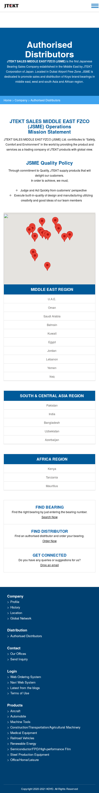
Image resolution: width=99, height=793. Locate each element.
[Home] (11, 6)
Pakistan (52, 405)
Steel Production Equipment (29, 754)
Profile (14, 601)
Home (8, 100)
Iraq (52, 376)
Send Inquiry (19, 659)
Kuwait (52, 333)
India (52, 414)
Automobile (18, 716)
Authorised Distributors (45, 100)
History (15, 607)
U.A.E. (52, 299)
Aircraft (15, 711)
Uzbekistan (52, 431)
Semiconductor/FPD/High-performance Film (40, 749)
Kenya (52, 469)
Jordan (51, 350)
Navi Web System (23, 682)
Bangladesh (52, 422)
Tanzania (52, 477)
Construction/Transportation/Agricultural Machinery (45, 727)
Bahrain (52, 325)
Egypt (52, 342)
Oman (52, 307)
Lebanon (52, 359)
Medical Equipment (23, 732)
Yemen (51, 368)
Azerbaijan (52, 440)
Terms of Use (19, 693)
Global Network (20, 618)
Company (21, 100)
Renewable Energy (23, 743)
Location (16, 612)
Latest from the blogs (25, 687)
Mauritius (52, 486)
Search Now (50, 517)
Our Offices (18, 653)
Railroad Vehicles (22, 738)
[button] (42, 222)
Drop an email (49, 565)
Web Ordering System (25, 676)
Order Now (50, 541)
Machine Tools (20, 721)
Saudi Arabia (52, 316)
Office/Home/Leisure (24, 759)
